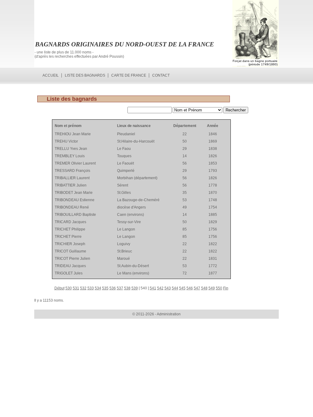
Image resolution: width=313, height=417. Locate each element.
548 (204, 288)
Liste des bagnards (85, 75)
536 (112, 288)
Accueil (50, 75)
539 (134, 288)
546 (189, 288)
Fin (225, 288)
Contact (161, 75)
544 (175, 288)
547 (197, 288)
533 (90, 288)
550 (219, 288)
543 (167, 288)
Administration (169, 314)
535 (105, 288)
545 (182, 288)
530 (68, 288)
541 (153, 288)
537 (120, 288)
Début (59, 288)
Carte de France (128, 75)
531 (76, 288)
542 (160, 288)
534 (98, 288)
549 (211, 288)
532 (83, 288)
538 (127, 288)
